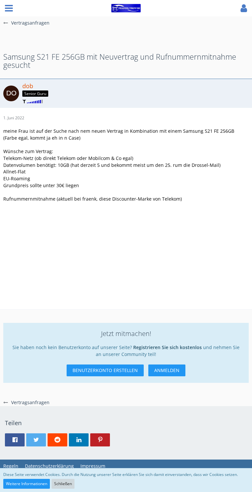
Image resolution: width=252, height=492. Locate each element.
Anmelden (166, 370)
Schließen (63, 483)
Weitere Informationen (26, 483)
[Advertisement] (126, 258)
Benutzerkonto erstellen (105, 370)
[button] (8, 8)
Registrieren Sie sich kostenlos (167, 347)
